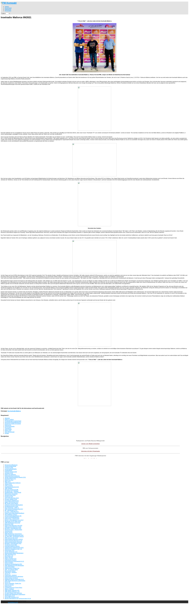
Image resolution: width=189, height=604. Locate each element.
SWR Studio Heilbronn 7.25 (12, 591)
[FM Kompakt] (9, 3)
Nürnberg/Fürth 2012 (10, 478)
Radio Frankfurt (9, 562)
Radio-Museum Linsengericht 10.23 (14, 561)
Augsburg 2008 (9, 467)
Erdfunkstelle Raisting (10, 560)
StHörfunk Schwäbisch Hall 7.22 (13, 549)
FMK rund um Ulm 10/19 (11, 538)
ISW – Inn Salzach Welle (11, 569)
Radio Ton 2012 (9, 480)
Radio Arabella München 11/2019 (14, 539)
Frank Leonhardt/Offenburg (12, 517)
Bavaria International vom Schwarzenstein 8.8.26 (18, 598)
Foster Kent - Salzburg (11, 575)
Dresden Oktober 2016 (11, 499)
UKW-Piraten (8, 429)
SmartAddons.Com (13, 602)
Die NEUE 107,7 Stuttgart (11, 491)
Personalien (8, 427)
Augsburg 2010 (9, 473)
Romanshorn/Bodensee (11, 465)
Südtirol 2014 (8, 484)
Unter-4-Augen (9, 485)
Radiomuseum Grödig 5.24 (12, 568)
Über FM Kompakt (9, 432)
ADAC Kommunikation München (13, 542)
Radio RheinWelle (10, 567)
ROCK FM (7, 582)
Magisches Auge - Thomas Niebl (13, 529)
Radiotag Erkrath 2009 (11, 471)
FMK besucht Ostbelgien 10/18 (13, 527)
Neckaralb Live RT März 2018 (13, 521)
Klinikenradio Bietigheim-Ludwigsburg (15, 594)
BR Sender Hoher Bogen (11, 503)
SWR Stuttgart (8, 488)
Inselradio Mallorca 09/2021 (12, 546)
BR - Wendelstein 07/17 (11, 510)
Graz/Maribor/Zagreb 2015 (12, 487)
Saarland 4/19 (8, 531)
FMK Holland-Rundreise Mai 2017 (14, 509)
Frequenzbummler (10, 426)
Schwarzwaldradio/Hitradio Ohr (13, 516)
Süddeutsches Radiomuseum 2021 (14, 547)
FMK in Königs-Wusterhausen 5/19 (14, 535)
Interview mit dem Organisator (90, 451)
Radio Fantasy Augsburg (11, 578)
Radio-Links (8, 430)
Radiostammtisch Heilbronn (12, 476)
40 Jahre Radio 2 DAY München (13, 593)
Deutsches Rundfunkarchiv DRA (13, 564)
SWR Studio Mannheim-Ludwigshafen (15, 580)
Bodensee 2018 (9, 524)
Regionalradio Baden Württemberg (14, 553)
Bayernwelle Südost (10, 571)
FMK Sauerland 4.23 (10, 554)
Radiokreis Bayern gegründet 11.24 (14, 579)
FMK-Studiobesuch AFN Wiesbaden (14, 565)
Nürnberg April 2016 (10, 495)
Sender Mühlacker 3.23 (11, 551)
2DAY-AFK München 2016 (12, 498)
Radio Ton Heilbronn (10, 474)
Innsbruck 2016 (9, 496)
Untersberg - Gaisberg (11, 572)
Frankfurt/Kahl (8, 470)
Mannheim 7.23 (9, 556)
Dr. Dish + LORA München (12, 511)
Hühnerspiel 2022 (9, 550)
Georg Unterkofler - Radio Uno (13, 583)
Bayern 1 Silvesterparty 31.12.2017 (14, 520)
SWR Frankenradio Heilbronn (13, 483)
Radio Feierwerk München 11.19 (13, 540)
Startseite (7, 418)
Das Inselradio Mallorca (14, 411)
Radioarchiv (8, 425)
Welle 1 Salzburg (9, 589)
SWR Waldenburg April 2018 (12, 522)
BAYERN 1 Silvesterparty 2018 (13, 528)
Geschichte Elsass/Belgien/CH (13, 422)
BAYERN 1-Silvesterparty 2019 (13, 543)
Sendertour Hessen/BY (11, 545)
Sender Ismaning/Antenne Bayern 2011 (15, 477)
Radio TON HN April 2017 (12, 502)
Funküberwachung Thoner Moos (13, 587)
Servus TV (7, 573)
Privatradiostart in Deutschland (13, 421)
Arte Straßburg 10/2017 (11, 514)
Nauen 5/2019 (8, 532)
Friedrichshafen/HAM (10, 466)
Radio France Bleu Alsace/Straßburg (14, 513)
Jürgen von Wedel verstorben (90, 443)
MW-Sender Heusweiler (11, 494)
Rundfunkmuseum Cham (11, 506)
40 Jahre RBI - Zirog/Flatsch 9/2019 (14, 536)
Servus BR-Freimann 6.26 (12, 597)
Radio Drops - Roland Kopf (12, 518)
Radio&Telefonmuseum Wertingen (14, 576)
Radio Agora (8, 586)
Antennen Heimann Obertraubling (14, 505)
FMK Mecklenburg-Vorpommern (13, 534)
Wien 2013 (8, 481)
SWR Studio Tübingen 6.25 (12, 590)
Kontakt (7, 433)
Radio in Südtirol (9, 419)
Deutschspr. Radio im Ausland (13, 423)
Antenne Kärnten (9, 584)
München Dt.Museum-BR (11, 489)
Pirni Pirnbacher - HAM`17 (12, 507)
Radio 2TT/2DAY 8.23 (10, 558)
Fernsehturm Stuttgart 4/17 (12, 500)
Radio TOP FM (9, 557)
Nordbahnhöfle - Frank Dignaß (13, 492)
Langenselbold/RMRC (11, 469)
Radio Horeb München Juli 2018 (13, 525)
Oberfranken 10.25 (10, 596)
